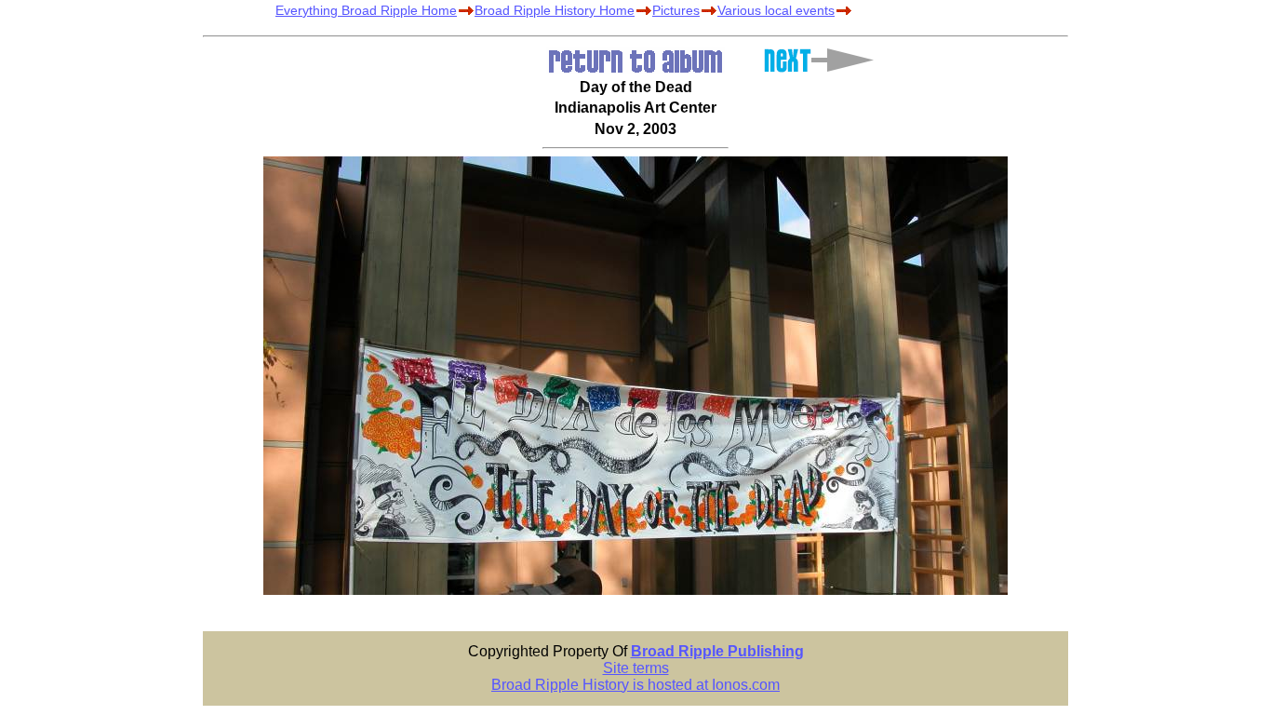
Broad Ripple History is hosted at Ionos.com (635, 685)
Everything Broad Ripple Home (366, 10)
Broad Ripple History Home (555, 10)
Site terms (636, 668)
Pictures (676, 10)
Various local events (776, 10)
